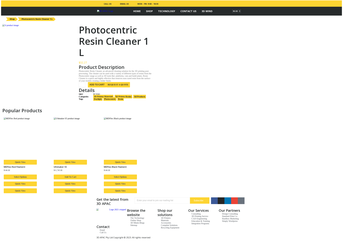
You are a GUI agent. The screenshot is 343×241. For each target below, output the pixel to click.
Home (137, 11)
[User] (240, 4)
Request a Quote (118, 85)
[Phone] (241, 200)
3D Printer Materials (103, 96)
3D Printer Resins (123, 96)
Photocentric (110, 99)
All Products (139, 96)
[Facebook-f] (225, 4)
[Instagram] (235, 4)
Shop (149, 11)
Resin (120, 99)
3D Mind (207, 11)
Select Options (20, 177)
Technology (166, 11)
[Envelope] (234, 200)
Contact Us (188, 11)
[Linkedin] (230, 4)
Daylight (98, 99)
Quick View (20, 162)
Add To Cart (97, 85)
